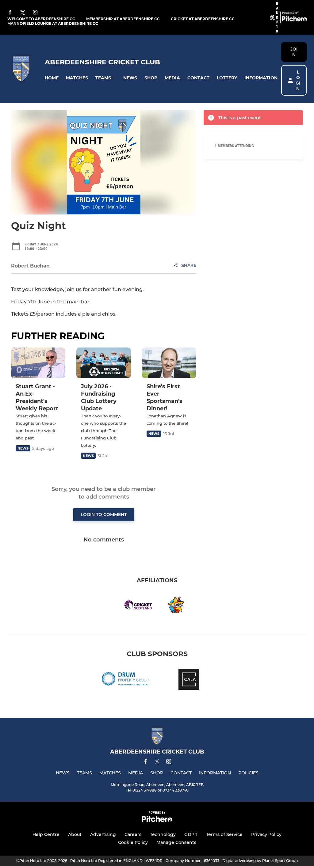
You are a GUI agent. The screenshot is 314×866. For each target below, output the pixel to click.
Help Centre (46, 834)
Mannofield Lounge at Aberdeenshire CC (52, 23)
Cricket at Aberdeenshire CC (203, 19)
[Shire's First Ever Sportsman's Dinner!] (169, 363)
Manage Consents (176, 842)
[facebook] (10, 13)
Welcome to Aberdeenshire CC (41, 19)
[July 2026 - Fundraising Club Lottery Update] (103, 363)
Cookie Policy (133, 842)
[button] (51, 78)
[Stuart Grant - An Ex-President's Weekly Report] (38, 363)
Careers (132, 834)
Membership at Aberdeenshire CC (123, 19)
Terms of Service (224, 834)
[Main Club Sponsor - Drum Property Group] (125, 680)
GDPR (190, 834)
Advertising (103, 834)
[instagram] (35, 13)
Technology (163, 834)
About (75, 834)
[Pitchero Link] (294, 20)
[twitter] (22, 13)
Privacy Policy (266, 834)
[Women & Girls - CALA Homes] (188, 680)
